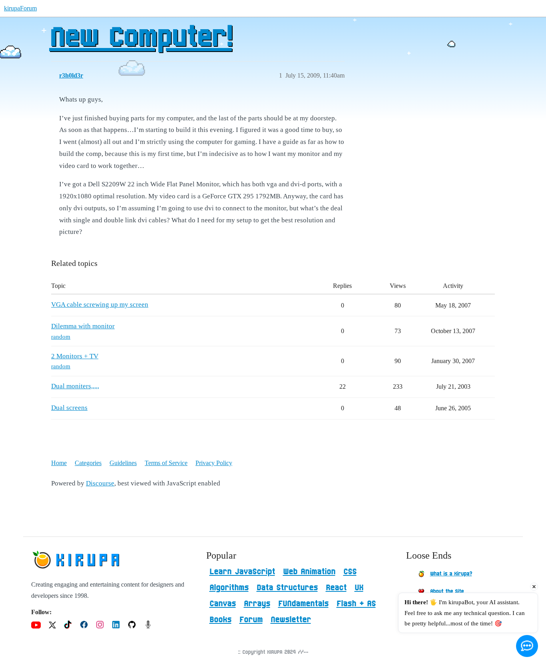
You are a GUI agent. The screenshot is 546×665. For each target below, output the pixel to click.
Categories (88, 462)
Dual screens (69, 407)
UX (359, 588)
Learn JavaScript (242, 572)
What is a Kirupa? (451, 574)
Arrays (257, 604)
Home (59, 462)
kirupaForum (20, 8)
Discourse (100, 483)
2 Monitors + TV (74, 356)
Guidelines (123, 462)
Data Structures (287, 588)
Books (220, 620)
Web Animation (309, 572)
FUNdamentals (303, 604)
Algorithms (229, 588)
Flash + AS (356, 604)
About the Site (447, 591)
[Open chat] (527, 646)
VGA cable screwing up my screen (99, 304)
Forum (251, 620)
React (336, 588)
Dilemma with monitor (83, 326)
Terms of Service (166, 462)
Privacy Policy (213, 462)
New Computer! (140, 38)
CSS (350, 572)
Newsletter (291, 620)
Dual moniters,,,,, (75, 386)
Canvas (222, 604)
